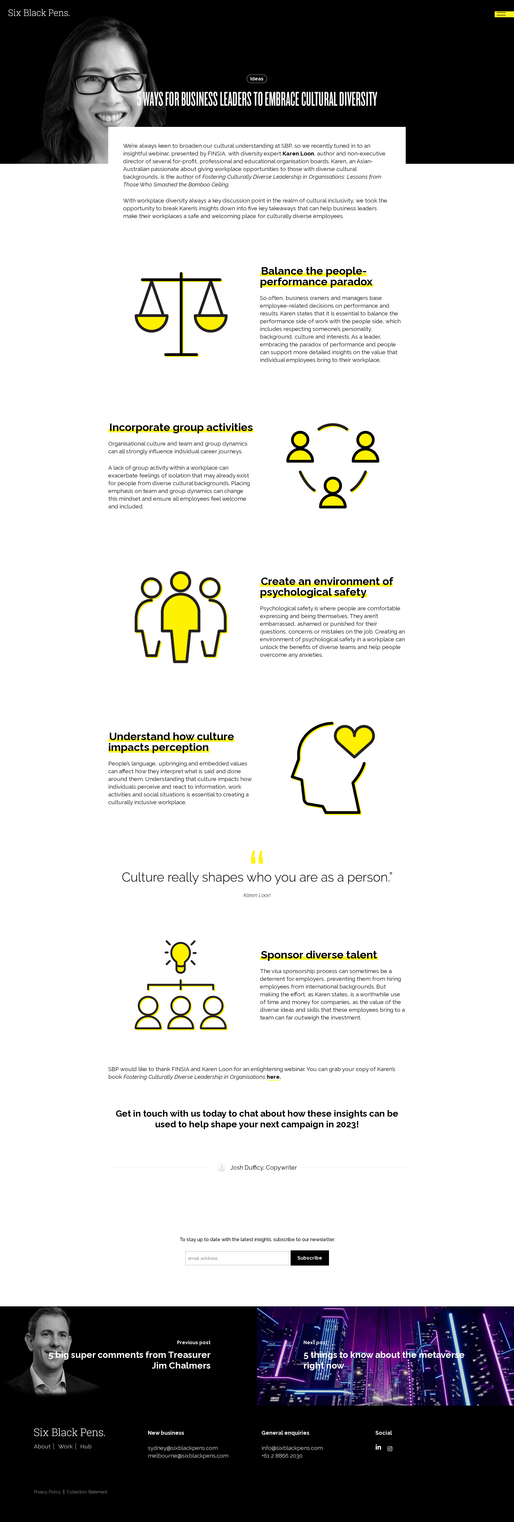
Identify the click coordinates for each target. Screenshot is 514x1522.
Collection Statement (87, 1492)
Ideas (257, 79)
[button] (501, 13)
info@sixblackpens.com (292, 1448)
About (42, 1446)
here (273, 1076)
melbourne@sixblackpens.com (188, 1455)
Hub (86, 1446)
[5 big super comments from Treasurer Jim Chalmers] (128, 1355)
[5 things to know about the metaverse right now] (385, 1355)
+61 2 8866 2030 (282, 1455)
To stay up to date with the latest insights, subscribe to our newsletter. (257, 1239)
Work (65, 1446)
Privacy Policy (47, 1492)
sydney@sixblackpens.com (183, 1448)
